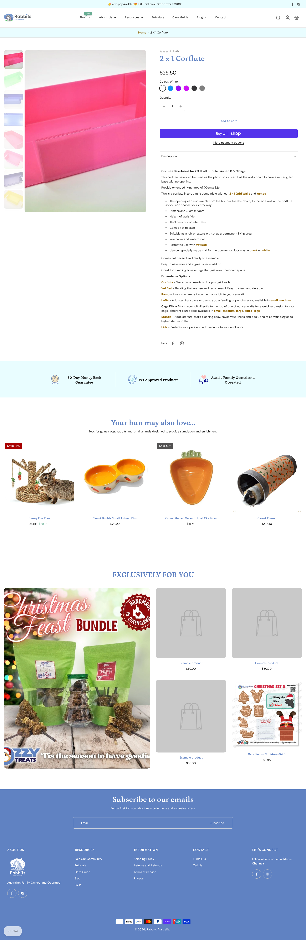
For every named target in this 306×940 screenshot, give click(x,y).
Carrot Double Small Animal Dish (115, 518)
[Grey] (202, 88)
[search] (278, 17)
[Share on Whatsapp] (182, 343)
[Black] (194, 88)
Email (84, 823)
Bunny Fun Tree (39, 518)
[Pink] (186, 88)
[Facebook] (292, 4)
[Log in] (287, 17)
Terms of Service (145, 872)
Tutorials (80, 865)
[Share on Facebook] (172, 343)
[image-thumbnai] (13, 59)
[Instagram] (299, 4)
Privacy (139, 878)
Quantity (165, 97)
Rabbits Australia (158, 929)
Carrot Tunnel (266, 518)
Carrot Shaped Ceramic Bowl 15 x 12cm (191, 518)
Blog (77, 878)
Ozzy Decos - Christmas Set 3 (267, 754)
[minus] (164, 106)
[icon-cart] (296, 17)
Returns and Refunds (148, 865)
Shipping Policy (144, 859)
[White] (162, 88)
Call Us (197, 865)
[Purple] (178, 88)
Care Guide (82, 872)
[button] (229, 121)
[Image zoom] (85, 131)
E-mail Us (199, 859)
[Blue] (170, 88)
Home (142, 32)
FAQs (78, 885)
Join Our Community (88, 859)
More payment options (228, 142)
